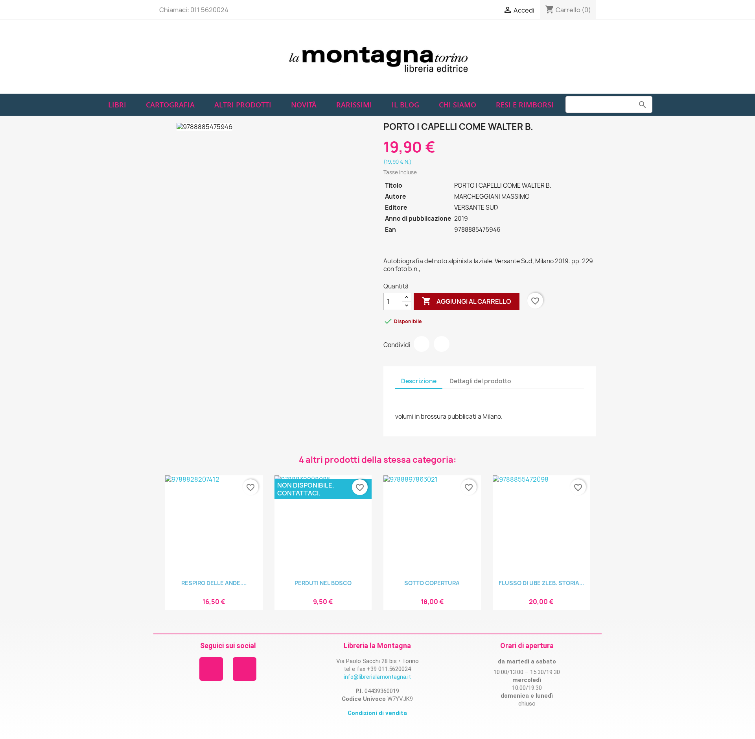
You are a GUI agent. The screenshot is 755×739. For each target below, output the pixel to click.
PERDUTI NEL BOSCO (323, 583)
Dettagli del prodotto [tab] (480, 381)
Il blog (405, 104)
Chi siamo (457, 104)
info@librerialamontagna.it (377, 677)
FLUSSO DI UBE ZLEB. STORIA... (541, 583)
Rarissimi (354, 104)
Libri (117, 104)
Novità (304, 104)
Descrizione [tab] (418, 381)
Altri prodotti (242, 104)
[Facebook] (211, 669)
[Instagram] (244, 669)
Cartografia (170, 104)
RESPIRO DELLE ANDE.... (214, 583)
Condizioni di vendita (377, 713)
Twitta (441, 344)
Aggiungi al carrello (466, 301)
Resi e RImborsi (525, 104)
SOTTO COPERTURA (432, 583)
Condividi (421, 344)
